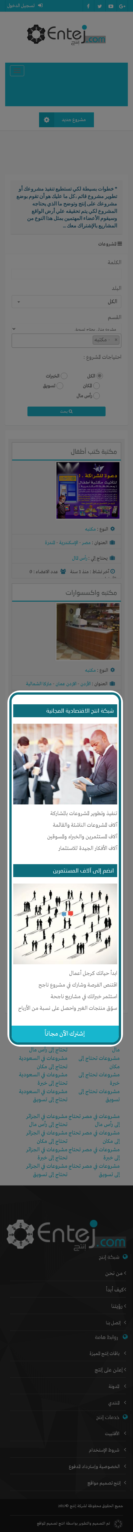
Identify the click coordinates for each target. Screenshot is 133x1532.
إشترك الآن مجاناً (65, 1034)
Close (118, 693)
